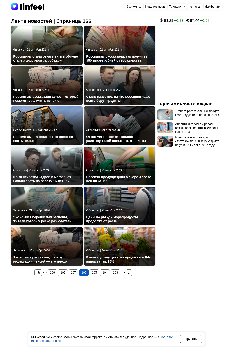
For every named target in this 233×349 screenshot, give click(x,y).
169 (52, 272)
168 (62, 272)
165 (94, 272)
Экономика (133, 6)
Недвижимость (155, 6)
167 (73, 272)
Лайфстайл (212, 6)
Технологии (177, 6)
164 (104, 272)
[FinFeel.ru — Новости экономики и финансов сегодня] (38, 272)
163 (115, 272)
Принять (191, 339)
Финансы (195, 6)
